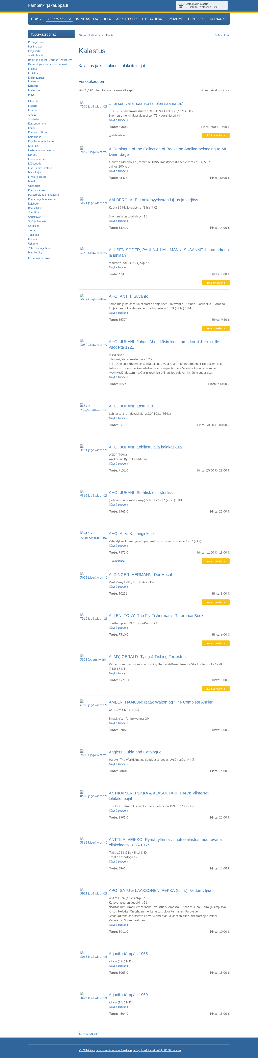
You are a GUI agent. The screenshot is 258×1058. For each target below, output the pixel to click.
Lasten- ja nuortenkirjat (41, 150)
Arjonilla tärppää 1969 (128, 995)
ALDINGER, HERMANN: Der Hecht (140, 574)
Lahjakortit (34, 51)
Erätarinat (34, 81)
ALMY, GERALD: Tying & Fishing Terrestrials (148, 656)
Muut (31, 94)
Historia (32, 106)
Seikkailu (33, 226)
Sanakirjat (34, 212)
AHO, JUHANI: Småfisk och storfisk (141, 492)
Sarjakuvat (34, 217)
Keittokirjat (34, 137)
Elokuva (32, 69)
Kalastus (33, 86)
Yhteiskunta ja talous (40, 248)
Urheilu (32, 239)
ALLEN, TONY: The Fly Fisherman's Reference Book (156, 615)
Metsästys (34, 90)
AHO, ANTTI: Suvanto (128, 296)
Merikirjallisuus (37, 177)
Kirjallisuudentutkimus (41, 141)
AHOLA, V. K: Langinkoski (132, 533)
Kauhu (31, 128)
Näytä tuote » (118, 120)
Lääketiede (35, 163)
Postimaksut (35, 46)
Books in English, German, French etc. (50, 60)
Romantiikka (35, 208)
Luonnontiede (36, 159)
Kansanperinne (37, 123)
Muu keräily (35, 252)
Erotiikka (33, 73)
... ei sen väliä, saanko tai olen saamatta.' (146, 103)
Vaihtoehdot (118, 135)
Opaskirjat (34, 186)
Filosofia (33, 101)
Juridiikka (33, 119)
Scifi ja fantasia (37, 221)
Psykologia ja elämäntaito (43, 194)
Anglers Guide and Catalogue (135, 752)
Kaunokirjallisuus (38, 132)
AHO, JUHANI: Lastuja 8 (131, 406)
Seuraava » (93, 1033)
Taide (31, 230)
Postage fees (36, 42)
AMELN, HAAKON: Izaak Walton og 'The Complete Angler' (161, 702)
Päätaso (82, 35)
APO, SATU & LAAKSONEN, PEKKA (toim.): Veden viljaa (160, 890)
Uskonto (33, 243)
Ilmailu (32, 114)
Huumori (33, 110)
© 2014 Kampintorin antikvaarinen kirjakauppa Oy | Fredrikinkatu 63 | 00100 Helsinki (130, 1050)
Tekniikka (33, 234)
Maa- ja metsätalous (40, 168)
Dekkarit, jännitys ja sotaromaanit (47, 64)
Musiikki (32, 181)
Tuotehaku (223, 35)
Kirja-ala (33, 146)
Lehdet (32, 154)
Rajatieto (33, 203)
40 (85, 1033)
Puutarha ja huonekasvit (42, 199)
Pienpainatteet (37, 190)
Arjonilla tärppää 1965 (128, 953)
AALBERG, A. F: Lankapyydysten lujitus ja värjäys (153, 200)
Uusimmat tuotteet (39, 258)
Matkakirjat (34, 172)
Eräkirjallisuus (96, 35)
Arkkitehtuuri (35, 55)
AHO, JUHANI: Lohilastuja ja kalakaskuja (145, 447)
